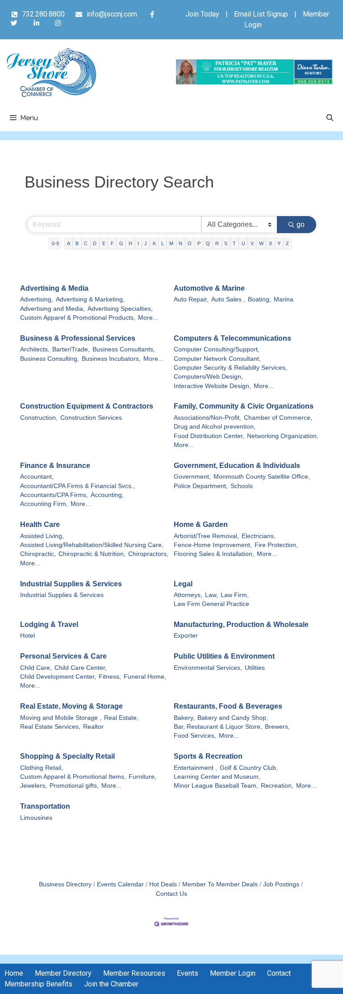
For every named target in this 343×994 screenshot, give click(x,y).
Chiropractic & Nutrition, (92, 554)
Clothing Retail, (41, 767)
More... (148, 317)
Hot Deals (163, 884)
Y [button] (278, 243)
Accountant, (37, 476)
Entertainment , (195, 767)
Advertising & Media (54, 288)
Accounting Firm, (44, 504)
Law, (211, 595)
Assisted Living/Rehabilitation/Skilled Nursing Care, (91, 545)
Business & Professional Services (77, 338)
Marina (283, 299)
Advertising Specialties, (120, 308)
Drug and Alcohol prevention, (214, 426)
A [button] (68, 243)
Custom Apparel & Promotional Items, (73, 776)
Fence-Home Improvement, (213, 545)
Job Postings (281, 884)
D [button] (94, 243)
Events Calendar (120, 884)
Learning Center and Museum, (217, 776)
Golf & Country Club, (249, 767)
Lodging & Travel (49, 624)
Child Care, (36, 667)
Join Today (202, 14)
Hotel (27, 635)
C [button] (86, 243)
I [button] (138, 243)
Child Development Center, (58, 676)
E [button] (103, 243)
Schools (241, 486)
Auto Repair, (191, 299)
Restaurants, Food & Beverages (228, 706)
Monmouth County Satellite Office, (261, 476)
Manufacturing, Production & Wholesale (241, 624)
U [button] (243, 243)
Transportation (45, 806)
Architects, (35, 349)
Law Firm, (235, 595)
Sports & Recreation (208, 756)
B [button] (77, 243)
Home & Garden (201, 524)
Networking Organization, (282, 436)
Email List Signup (261, 14)
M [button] (171, 243)
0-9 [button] (55, 243)
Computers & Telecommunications (232, 338)
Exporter (186, 635)
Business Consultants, (123, 349)
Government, (192, 476)
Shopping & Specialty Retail (67, 756)
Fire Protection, (276, 545)
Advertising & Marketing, (90, 299)
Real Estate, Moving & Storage (71, 706)
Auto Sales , (228, 299)
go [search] (301, 224)
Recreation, (277, 785)
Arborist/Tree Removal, (206, 536)
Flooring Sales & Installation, (214, 554)
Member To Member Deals (220, 884)
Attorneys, (188, 595)
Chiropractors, (148, 554)
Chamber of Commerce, (278, 417)
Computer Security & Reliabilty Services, (230, 367)
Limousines (36, 817)
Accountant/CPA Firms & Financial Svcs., (77, 486)
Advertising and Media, (52, 308)
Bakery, (184, 717)
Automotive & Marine (209, 288)
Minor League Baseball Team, (216, 785)
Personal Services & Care (63, 656)
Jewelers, (33, 785)
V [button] (252, 243)
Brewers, (277, 726)
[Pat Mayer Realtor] (254, 82)
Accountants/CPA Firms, (54, 495)
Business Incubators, (111, 358)
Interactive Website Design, (212, 386)
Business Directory (65, 884)
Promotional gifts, (74, 785)
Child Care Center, (80, 667)
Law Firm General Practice (211, 604)
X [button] (270, 243)
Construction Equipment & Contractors (86, 406)
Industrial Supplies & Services (71, 584)
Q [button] (208, 243)
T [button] (234, 243)
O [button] (190, 243)
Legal (183, 584)
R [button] (217, 243)
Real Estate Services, (50, 726)
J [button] (145, 243)
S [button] (225, 243)
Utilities (255, 667)
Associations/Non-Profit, (207, 417)
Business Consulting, (49, 358)
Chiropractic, (38, 554)
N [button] (180, 243)
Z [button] (287, 243)
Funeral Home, (145, 676)
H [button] (130, 243)
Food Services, (195, 735)
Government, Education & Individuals (237, 465)
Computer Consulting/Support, (216, 349)
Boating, (259, 299)
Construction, (39, 417)
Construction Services (91, 417)
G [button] (121, 243)
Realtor (93, 726)
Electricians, (259, 536)
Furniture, (142, 776)
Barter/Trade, (71, 349)
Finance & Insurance (55, 465)
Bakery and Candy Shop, (232, 717)
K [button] (154, 243)
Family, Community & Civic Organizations (244, 406)
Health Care (40, 524)
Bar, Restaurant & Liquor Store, (218, 726)
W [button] (261, 243)
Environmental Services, (208, 667)
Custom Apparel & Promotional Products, (77, 317)
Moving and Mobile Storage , (60, 717)
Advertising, (36, 299)
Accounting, (107, 495)
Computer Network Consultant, (217, 358)
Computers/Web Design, (208, 376)
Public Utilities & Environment (224, 656)
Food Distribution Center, (209, 436)
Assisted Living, (42, 536)
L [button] (162, 243)
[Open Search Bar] (330, 117)
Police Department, (201, 486)
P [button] (199, 243)
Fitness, (110, 676)
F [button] (112, 243)
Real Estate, (121, 717)
